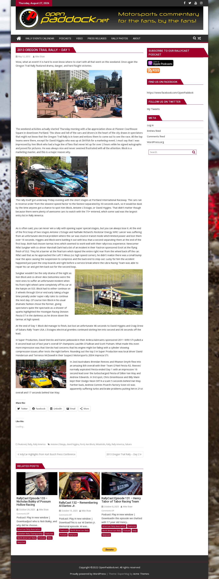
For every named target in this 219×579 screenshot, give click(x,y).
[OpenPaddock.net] (109, 28)
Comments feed (156, 136)
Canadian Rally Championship (30, 533)
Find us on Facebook (163, 81)
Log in (150, 125)
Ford (82, 444)
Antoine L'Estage (58, 444)
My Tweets (153, 109)
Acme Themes (141, 573)
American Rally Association (28, 529)
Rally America (39, 444)
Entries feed (154, 130)
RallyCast (21, 542)
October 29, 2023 (27, 509)
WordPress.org (155, 142)
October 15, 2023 (69, 510)
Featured (22, 444)
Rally (30, 444)
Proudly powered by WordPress (88, 573)
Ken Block (90, 444)
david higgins (73, 444)
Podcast (41, 538)
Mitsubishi (100, 444)
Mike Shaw (40, 56)
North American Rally (26, 538)
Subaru (128, 444)
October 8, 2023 (111, 506)
